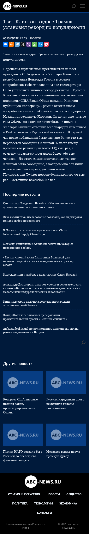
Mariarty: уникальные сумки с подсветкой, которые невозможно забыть (38, 245)
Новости (35, 38)
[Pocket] (46, 44)
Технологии (43, 503)
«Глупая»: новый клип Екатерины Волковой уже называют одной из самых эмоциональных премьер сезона (38, 261)
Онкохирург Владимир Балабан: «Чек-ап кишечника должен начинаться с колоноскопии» (39, 205)
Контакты (44, 512)
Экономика (68, 503)
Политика (20, 503)
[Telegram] (17, 44)
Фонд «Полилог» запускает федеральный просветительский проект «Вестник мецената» (35, 316)
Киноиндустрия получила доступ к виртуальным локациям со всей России (36, 303)
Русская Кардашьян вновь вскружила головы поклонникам (65, 404)
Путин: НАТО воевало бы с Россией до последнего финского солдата (22, 456)
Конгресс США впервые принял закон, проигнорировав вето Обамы (20, 406)
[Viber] (28, 44)
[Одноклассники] (11, 44)
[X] (22, 44)
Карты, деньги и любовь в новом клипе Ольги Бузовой (40, 274)
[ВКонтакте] (5, 44)
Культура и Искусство (23, 494)
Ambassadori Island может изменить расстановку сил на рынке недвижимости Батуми (40, 330)
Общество (74, 494)
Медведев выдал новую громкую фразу (63, 454)
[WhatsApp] (34, 44)
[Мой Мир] (40, 44)
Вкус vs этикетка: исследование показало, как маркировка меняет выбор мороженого (43, 218)
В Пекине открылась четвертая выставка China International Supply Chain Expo (35, 232)
